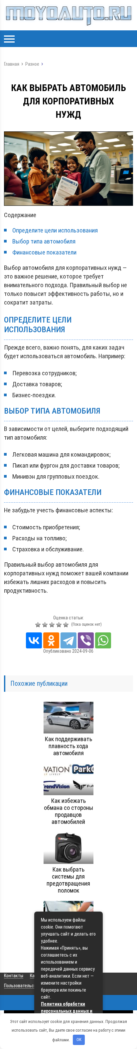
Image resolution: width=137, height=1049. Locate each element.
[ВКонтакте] (34, 640)
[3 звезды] (52, 624)
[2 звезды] (45, 624)
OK (78, 1039)
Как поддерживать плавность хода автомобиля (68, 745)
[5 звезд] (66, 624)
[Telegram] (68, 640)
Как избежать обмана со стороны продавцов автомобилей (68, 811)
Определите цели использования (55, 230)
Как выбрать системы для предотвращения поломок (68, 880)
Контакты (13, 975)
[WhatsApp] (103, 640)
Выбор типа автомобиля (43, 241)
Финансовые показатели (44, 252)
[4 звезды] (59, 624)
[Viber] (86, 640)
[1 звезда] (38, 624)
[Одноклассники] (51, 640)
